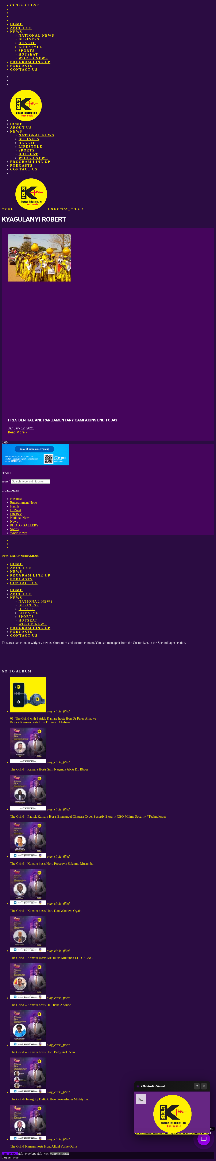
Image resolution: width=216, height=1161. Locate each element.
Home (16, 24)
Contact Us (24, 69)
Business (29, 39)
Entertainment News (23, 502)
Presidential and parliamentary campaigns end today (62, 420)
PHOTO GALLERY (24, 525)
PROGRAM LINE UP (30, 62)
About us (21, 28)
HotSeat (28, 54)
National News (36, 35)
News (16, 31)
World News (33, 58)
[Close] (204, 1086)
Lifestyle (31, 47)
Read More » (17, 432)
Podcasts (21, 66)
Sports (27, 50)
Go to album (16, 671)
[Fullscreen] (197, 1086)
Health (27, 43)
